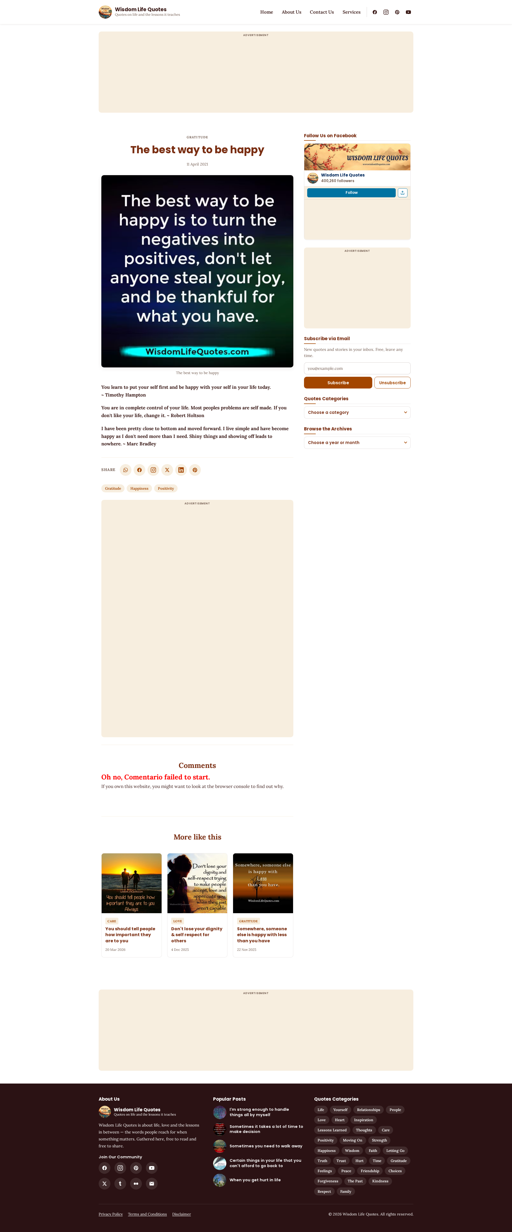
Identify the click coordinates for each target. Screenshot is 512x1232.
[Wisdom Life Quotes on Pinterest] (397, 12)
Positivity (166, 488)
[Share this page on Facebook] (402, 192)
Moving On (352, 1140)
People (395, 1109)
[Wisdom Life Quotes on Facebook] (375, 12)
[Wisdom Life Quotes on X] (104, 1184)
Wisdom (352, 1150)
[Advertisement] (256, 75)
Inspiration (363, 1119)
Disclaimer (181, 1214)
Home (266, 12)
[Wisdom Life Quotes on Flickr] (136, 1184)
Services (352, 12)
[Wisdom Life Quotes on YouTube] (408, 12)
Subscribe (338, 382)
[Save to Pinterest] (195, 470)
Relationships (368, 1109)
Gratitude (197, 137)
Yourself (340, 1109)
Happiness (139, 488)
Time (377, 1160)
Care (386, 1130)
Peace (346, 1170)
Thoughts (364, 1130)
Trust (341, 1160)
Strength (379, 1140)
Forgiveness (328, 1181)
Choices (395, 1170)
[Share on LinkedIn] (181, 470)
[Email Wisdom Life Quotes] (152, 1184)
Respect (324, 1191)
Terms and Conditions (147, 1214)
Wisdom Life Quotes (343, 175)
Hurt (359, 1160)
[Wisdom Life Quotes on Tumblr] (120, 1184)
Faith (373, 1150)
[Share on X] (167, 470)
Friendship (370, 1170)
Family (345, 1191)
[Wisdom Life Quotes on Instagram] (386, 12)
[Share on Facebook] (139, 470)
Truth (322, 1160)
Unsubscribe (392, 382)
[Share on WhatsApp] (125, 470)
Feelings (325, 1170)
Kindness (380, 1181)
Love (322, 1119)
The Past (355, 1181)
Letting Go (395, 1150)
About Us (291, 12)
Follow (352, 192)
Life (321, 1109)
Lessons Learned (332, 1130)
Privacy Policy (111, 1214)
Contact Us (322, 12)
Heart (340, 1119)
